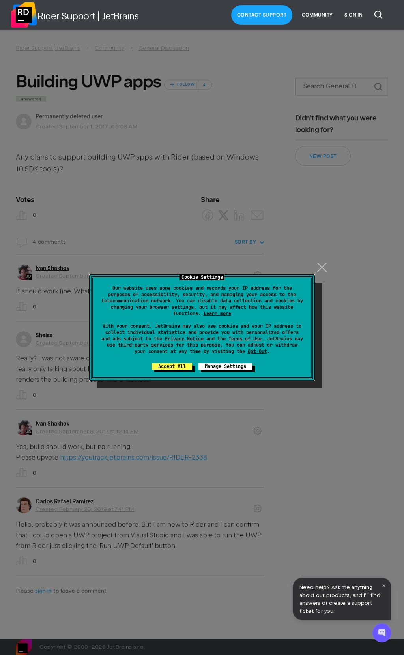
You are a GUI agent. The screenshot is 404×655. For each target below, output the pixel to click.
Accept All (172, 366)
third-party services (145, 345)
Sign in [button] (353, 15)
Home (24, 15)
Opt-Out (257, 351)
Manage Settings (225, 366)
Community (317, 15)
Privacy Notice (184, 339)
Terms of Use (245, 339)
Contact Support (262, 15)
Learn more (217, 313)
